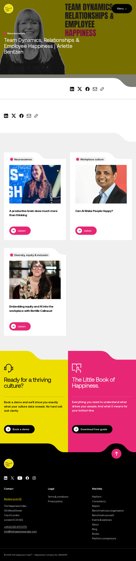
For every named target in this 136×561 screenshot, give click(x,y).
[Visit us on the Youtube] (19, 478)
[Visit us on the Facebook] (27, 478)
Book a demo (21, 429)
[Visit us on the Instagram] (34, 478)
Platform (97, 496)
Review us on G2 (13, 498)
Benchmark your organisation (108, 510)
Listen (21, 230)
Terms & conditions (58, 496)
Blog (94, 529)
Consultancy (99, 501)
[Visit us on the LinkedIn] (5, 478)
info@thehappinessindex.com (20, 531)
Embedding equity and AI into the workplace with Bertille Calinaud (31, 308)
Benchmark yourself (103, 515)
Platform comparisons (104, 538)
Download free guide (94, 429)
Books (95, 533)
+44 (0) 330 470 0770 (15, 526)
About (95, 524)
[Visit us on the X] (12, 478)
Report (96, 505)
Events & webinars (102, 519)
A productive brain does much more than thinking (33, 213)
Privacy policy (55, 501)
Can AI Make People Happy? (94, 211)
